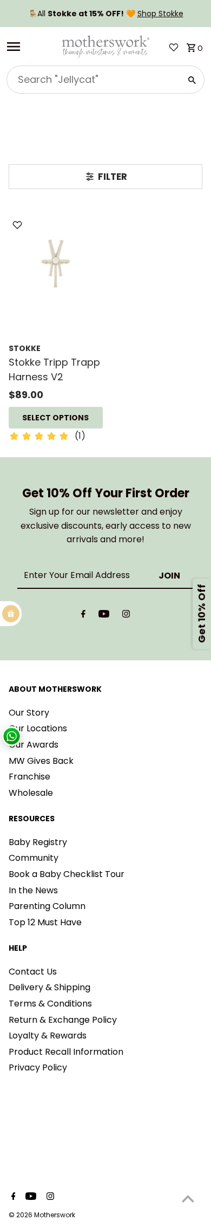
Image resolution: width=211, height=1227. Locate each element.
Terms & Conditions (50, 1003)
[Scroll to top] (188, 1198)
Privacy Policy (38, 1067)
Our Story (29, 712)
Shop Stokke (160, 13)
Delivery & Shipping (49, 987)
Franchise (29, 776)
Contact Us (33, 971)
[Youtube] (103, 616)
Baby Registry (38, 842)
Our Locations (38, 728)
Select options (55, 417)
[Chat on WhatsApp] (11, 736)
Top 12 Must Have (45, 922)
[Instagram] (126, 616)
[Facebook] (83, 616)
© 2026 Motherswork (42, 1214)
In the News (33, 890)
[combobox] (93, 79)
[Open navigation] (30, 46)
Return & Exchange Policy (63, 1020)
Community (33, 858)
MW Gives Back (41, 761)
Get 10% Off (201, 613)
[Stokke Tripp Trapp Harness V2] (56, 263)
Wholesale (31, 793)
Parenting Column (47, 906)
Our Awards (33, 744)
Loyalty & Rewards (48, 1035)
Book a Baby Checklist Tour (66, 874)
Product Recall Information (66, 1052)
